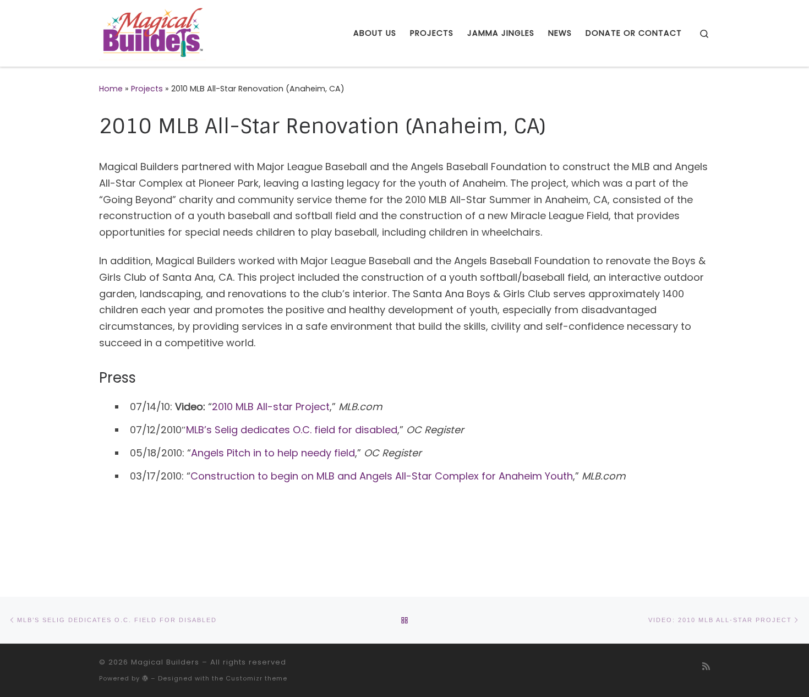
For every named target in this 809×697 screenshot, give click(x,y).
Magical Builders (165, 662)
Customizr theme (256, 678)
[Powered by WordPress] (145, 678)
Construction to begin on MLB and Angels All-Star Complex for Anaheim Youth (381, 476)
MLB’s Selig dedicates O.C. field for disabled (291, 430)
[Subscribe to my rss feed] (706, 666)
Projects (147, 88)
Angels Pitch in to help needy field (273, 453)
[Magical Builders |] (152, 32)
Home (111, 88)
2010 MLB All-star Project (271, 406)
